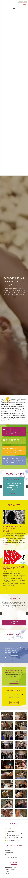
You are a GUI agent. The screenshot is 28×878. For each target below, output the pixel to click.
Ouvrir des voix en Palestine (13, 568)
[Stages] (4, 429)
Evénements (12, 440)
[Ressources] (4, 458)
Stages (9, 430)
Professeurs (13, 448)
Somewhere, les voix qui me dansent (12, 528)
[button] (14, 8)
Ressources (12, 459)
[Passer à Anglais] (24, 4)
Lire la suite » (6, 545)
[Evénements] (4, 440)
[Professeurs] (4, 448)
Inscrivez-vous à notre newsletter (14, 671)
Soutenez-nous (14, 690)
